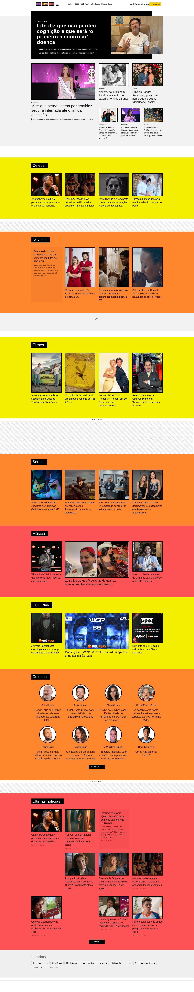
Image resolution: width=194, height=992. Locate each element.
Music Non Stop (88, 963)
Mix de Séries (71, 963)
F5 (47, 963)
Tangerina (54, 967)
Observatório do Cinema (145, 963)
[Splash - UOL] (45, 4)
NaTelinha (103, 963)
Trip (129, 963)
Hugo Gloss (57, 963)
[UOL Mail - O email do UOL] (136, 4)
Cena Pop (37, 963)
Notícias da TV (117, 963)
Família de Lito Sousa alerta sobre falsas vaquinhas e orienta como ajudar (68, 49)
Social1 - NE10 (39, 967)
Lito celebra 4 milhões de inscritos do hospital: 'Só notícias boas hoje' (66, 53)
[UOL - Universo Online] (57, 5)
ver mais (95, 767)
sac (131, 4)
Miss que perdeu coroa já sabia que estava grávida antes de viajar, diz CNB (63, 119)
